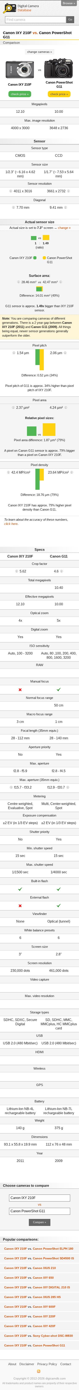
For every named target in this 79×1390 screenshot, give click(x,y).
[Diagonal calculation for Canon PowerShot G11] (65, 207)
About (12, 1364)
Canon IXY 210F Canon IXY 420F (30, 1326)
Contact (65, 1364)
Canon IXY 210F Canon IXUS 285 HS (32, 1297)
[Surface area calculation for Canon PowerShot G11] (61, 281)
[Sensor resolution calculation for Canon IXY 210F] (11, 190)
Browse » (69, 3)
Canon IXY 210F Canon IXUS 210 (30, 1268)
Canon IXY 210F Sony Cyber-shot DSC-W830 (38, 1335)
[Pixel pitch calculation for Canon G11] (65, 352)
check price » (20, 94)
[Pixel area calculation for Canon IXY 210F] (13, 407)
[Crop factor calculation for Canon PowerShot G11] (61, 571)
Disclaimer (26, 1364)
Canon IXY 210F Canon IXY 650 (29, 1277)
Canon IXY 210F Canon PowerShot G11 (34, 1345)
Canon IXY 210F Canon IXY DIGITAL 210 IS (37, 1287)
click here (10, 524)
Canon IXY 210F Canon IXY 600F (30, 1306)
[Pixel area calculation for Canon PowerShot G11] (66, 407)
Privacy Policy (47, 1364)
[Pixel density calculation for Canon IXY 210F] (8, 472)
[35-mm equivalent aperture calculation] (11, 787)
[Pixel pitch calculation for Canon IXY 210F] (14, 352)
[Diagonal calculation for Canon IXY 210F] (13, 207)
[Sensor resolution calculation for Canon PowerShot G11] (68, 190)
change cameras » (39, 51)
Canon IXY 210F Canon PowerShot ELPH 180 (38, 1248)
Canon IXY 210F (19, 84)
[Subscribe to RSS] (38, 1371)
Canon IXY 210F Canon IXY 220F (30, 1316)
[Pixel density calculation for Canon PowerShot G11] (72, 472)
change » (64, 228)
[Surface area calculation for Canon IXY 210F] (18, 281)
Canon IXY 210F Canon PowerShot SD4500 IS (39, 1258)
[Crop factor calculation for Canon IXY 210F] (17, 571)
